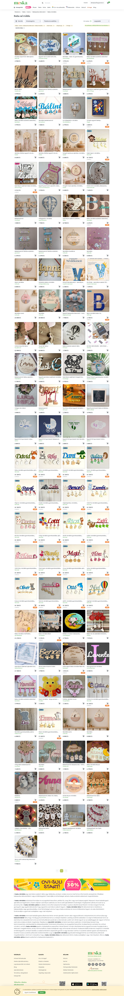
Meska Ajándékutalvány (21, 961)
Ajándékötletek (18, 970)
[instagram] (92, 964)
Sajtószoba (66, 964)
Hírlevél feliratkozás (20, 958)
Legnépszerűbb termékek (22, 964)
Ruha (44, 7)
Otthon (78, 7)
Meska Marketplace (44, 964)
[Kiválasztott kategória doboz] (44, 25)
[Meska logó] (20, 2)
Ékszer (35, 7)
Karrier (65, 961)
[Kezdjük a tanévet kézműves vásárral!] (28, 7)
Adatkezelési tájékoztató (70, 973)
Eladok (86, 2)
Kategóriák (17, 976)
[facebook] (89, 964)
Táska (39, 7)
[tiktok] (103, 964)
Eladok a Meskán (44, 961)
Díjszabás (41, 967)
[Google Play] (76, 984)
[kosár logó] (108, 3)
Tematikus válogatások (21, 973)
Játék (49, 7)
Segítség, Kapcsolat (44, 973)
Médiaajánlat (42, 970)
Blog (94, 7)
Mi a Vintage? (43, 958)
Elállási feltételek (68, 970)
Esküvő (83, 7)
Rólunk (65, 958)
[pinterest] (96, 964)
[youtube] (100, 964)
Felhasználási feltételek (70, 967)
